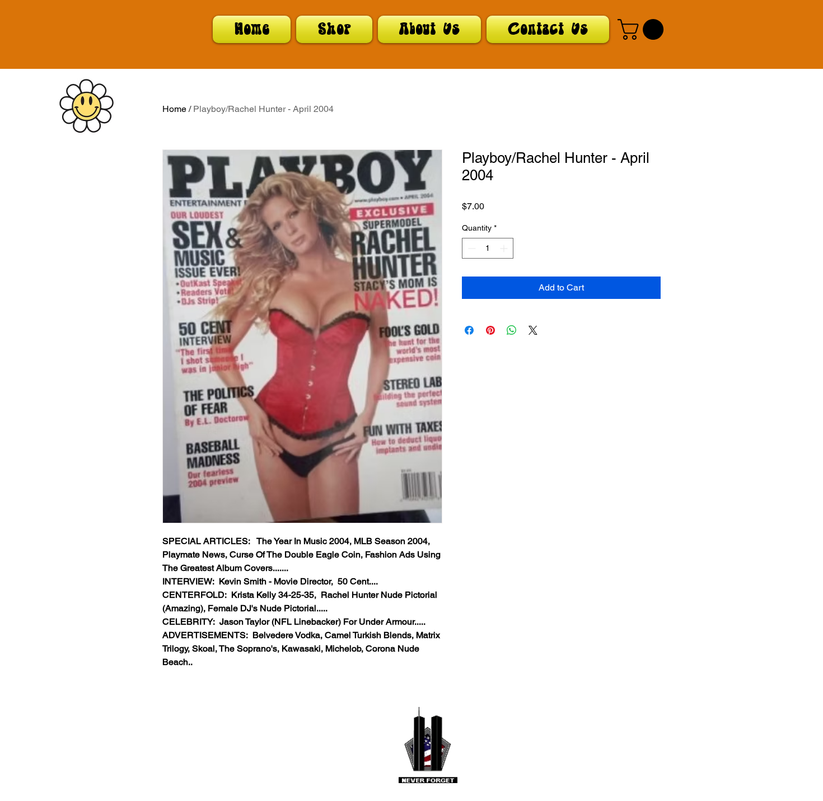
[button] (643, 29)
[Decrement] (471, 248)
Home (174, 109)
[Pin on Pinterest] (490, 330)
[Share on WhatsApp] (511, 330)
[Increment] (505, 248)
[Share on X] (533, 330)
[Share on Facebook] (469, 330)
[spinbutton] (488, 248)
